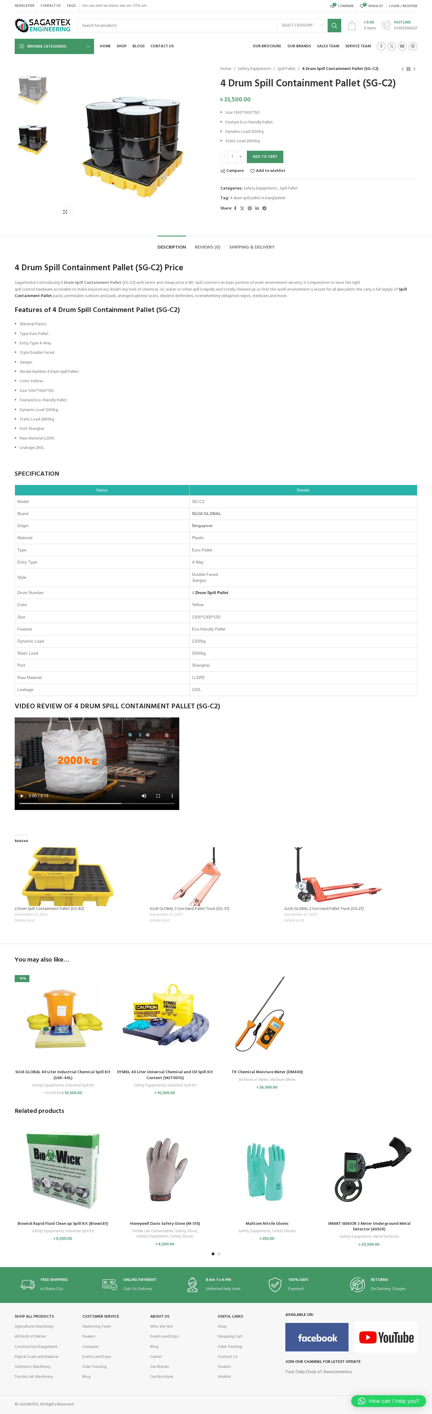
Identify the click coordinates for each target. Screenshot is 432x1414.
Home (225, 69)
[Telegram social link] (264, 208)
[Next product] (414, 69)
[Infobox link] (399, 25)
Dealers (88, 1336)
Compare (90, 1346)
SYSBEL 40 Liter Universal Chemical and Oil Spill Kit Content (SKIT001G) (165, 1075)
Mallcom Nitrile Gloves (267, 1223)
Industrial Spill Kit (80, 1085)
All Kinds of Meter (253, 1080)
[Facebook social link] (381, 46)
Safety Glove (186, 1231)
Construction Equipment (36, 1346)
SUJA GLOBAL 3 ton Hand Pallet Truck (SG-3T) (189, 908)
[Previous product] (403, 69)
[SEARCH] (334, 25)
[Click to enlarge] (65, 212)
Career (156, 1356)
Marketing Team (96, 1326)
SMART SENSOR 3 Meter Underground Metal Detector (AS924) (369, 1226)
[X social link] (391, 46)
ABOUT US (159, 1316)
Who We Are (161, 1326)
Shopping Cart (230, 1336)
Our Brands (159, 1366)
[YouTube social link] (402, 46)
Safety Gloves (182, 1236)
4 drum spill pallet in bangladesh (257, 198)
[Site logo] (43, 25)
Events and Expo (96, 1356)
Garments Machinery (33, 1366)
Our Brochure (161, 1376)
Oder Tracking (94, 1366)
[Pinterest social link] (412, 46)
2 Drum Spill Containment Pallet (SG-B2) (49, 908)
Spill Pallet (286, 69)
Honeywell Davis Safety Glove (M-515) (165, 1223)
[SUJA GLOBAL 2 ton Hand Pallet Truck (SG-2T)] (348, 876)
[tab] (172, 245)
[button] (63, 1024)
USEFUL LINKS (230, 1316)
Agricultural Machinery (34, 1326)
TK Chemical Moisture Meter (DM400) (267, 1072)
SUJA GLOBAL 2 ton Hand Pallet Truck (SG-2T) (324, 908)
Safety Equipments (254, 69)
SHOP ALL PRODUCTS (34, 1316)
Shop (222, 1326)
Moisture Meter (283, 1080)
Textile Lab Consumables (152, 1231)
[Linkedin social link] (257, 208)
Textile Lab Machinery (34, 1376)
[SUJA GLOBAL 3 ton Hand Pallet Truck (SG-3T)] (214, 876)
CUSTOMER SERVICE (100, 1316)
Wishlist (224, 1376)
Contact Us (227, 1356)
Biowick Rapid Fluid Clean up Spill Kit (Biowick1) (63, 1223)
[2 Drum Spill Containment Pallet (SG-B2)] (79, 876)
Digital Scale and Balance (36, 1356)
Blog (86, 1376)
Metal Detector (386, 1237)
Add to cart (265, 157)
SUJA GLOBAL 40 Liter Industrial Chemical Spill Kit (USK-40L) (62, 1075)
